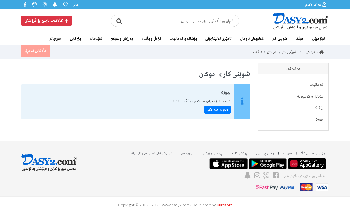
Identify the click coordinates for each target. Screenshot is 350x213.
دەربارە (287, 153)
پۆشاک (318, 108)
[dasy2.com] (49, 160)
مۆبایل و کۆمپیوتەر (309, 96)
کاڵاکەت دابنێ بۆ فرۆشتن (44, 20)
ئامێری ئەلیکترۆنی (218, 38)
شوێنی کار (279, 38)
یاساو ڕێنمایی (265, 153)
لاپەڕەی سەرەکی (217, 110)
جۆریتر (318, 119)
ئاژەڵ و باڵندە (151, 38)
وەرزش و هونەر (122, 38)
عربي (75, 5)
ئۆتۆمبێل (318, 38)
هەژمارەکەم (313, 5)
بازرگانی (75, 38)
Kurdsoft (224, 204)
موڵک (299, 38)
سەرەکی (311, 52)
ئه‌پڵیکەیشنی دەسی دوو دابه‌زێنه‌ (151, 153)
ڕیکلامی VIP (239, 153)
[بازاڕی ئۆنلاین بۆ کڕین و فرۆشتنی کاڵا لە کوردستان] (290, 29)
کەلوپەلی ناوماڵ (252, 38)
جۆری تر (55, 38)
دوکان (271, 52)
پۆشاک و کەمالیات (183, 38)
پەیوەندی (186, 153)
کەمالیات (316, 85)
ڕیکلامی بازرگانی (212, 153)
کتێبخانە (95, 38)
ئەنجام (255, 52)
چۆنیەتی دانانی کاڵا (313, 153)
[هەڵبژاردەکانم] (65, 4)
